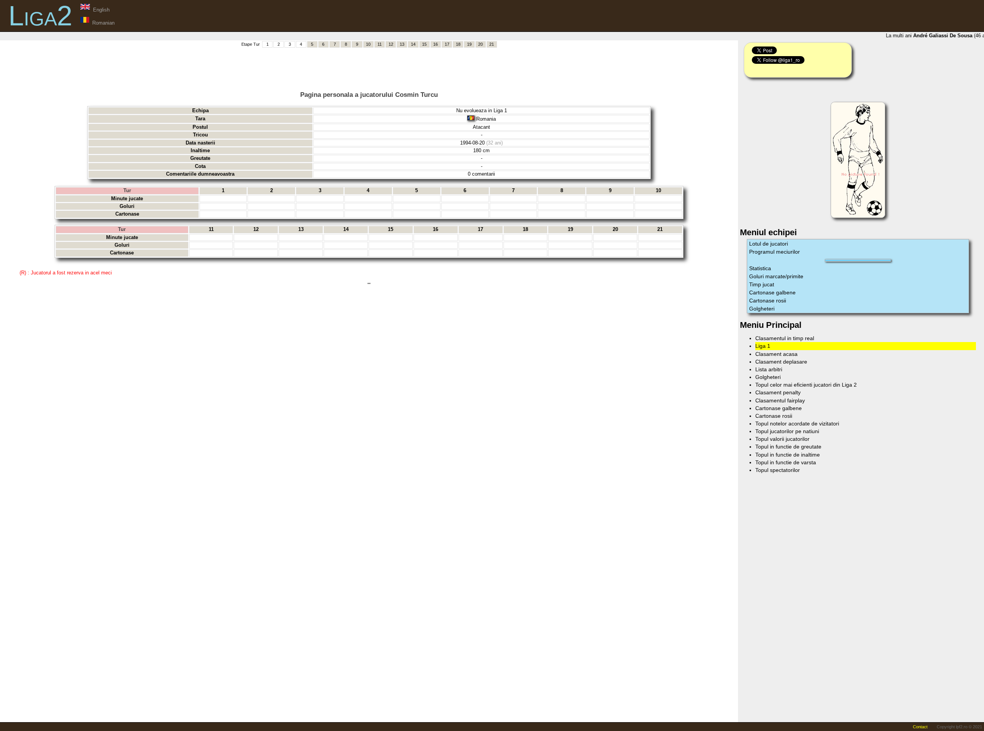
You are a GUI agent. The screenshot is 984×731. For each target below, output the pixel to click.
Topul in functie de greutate (788, 447)
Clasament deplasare (781, 362)
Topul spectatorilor (777, 470)
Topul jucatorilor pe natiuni (787, 431)
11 (379, 44)
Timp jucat (762, 284)
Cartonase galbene (772, 292)
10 (368, 44)
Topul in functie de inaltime (787, 455)
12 (391, 44)
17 (447, 44)
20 (480, 44)
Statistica (760, 268)
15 (424, 44)
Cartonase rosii (768, 300)
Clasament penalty (778, 392)
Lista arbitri (768, 369)
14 (413, 44)
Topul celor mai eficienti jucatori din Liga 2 (806, 385)
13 (402, 44)
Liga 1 (762, 346)
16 (435, 44)
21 (491, 44)
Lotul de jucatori (769, 244)
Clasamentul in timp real (784, 338)
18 (458, 44)
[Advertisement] (369, 65)
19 (469, 44)
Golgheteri (762, 309)
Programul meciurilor (774, 252)
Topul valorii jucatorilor (782, 439)
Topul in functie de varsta (785, 462)
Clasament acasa (776, 354)
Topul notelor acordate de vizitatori (797, 423)
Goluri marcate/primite (776, 276)
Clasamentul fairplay (780, 400)
